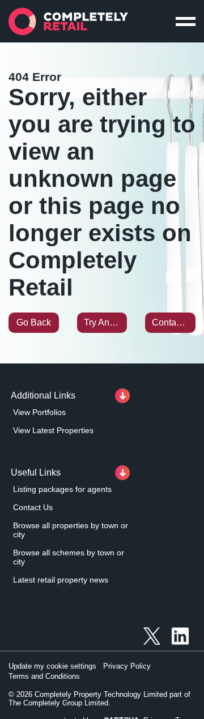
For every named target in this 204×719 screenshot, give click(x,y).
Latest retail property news (60, 579)
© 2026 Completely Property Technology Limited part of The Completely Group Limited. (99, 698)
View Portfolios (39, 412)
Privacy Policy (127, 666)
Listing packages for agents (62, 489)
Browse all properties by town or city (70, 530)
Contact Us (174, 322)
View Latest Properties (53, 430)
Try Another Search (106, 322)
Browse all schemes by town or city (68, 557)
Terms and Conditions (44, 676)
